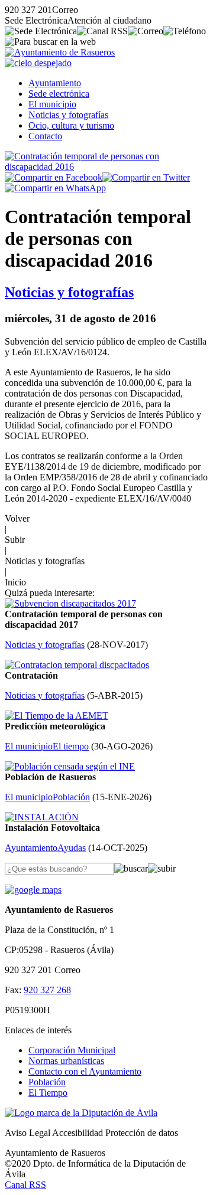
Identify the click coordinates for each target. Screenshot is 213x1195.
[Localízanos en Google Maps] (33, 890)
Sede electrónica (58, 94)
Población (47, 1082)
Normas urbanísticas (66, 1061)
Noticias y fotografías (68, 115)
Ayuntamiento (54, 83)
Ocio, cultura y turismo (71, 125)
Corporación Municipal (71, 1050)
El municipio (52, 104)
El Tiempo (47, 1093)
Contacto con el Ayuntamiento (84, 1071)
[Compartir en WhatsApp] (55, 188)
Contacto (45, 136)
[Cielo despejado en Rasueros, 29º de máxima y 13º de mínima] (38, 63)
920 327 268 (47, 990)
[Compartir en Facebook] (53, 177)
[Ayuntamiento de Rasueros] (60, 52)
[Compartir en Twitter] (146, 177)
